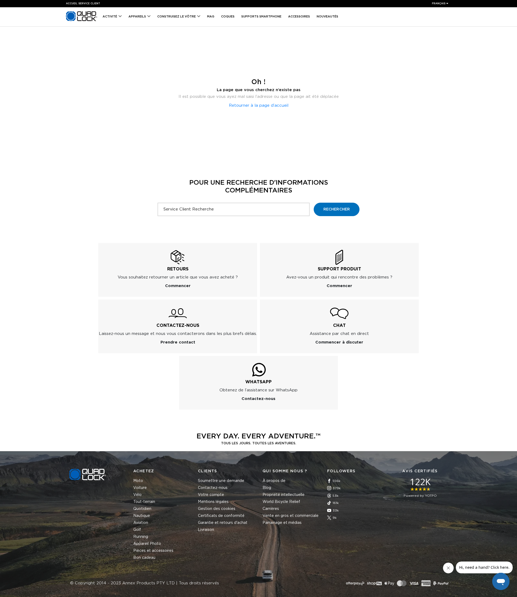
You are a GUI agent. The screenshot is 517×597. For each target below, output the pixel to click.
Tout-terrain (144, 502)
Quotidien (142, 509)
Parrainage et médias (282, 523)
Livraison (206, 530)
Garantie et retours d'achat (222, 523)
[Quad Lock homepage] (81, 21)
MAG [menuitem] (210, 16)
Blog (267, 488)
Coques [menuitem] (228, 16)
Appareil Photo (147, 544)
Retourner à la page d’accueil (258, 105)
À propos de (274, 481)
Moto (138, 481)
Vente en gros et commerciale (291, 516)
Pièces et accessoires (153, 551)
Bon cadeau (144, 558)
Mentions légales (213, 502)
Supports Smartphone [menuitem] (261, 16)
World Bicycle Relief (281, 502)
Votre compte (211, 495)
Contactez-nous (213, 488)
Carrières (271, 509)
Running (140, 537)
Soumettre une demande (221, 481)
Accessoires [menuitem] (299, 16)
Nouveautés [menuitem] (327, 16)
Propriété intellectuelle (284, 495)
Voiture (140, 488)
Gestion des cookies (216, 509)
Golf (137, 530)
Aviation (140, 523)
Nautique (141, 516)
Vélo (137, 495)
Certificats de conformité (221, 516)
